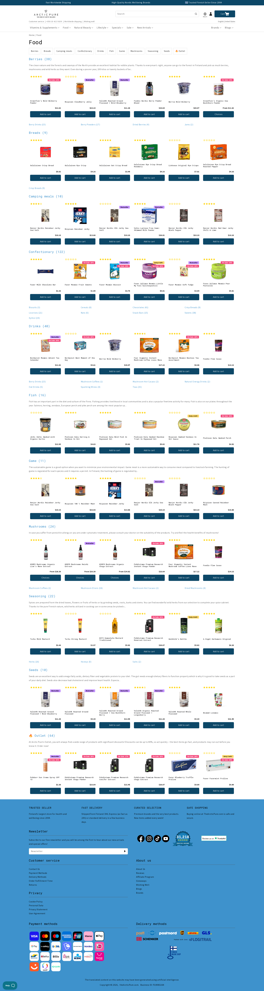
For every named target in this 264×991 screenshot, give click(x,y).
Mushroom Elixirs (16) (92, 588)
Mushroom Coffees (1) (92, 381)
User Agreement (37, 913)
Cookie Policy (36, 901)
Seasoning (153, 51)
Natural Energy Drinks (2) (197, 381)
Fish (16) (37, 395)
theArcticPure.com (129, 984)
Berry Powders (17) (90, 124)
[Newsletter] (125, 851)
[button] (205, 14)
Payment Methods (38, 873)
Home (32, 35)
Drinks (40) (39, 326)
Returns (33, 884)
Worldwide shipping (73, 21)
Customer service (36, 21)
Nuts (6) (85, 312)
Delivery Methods (37, 876)
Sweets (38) (190, 312)
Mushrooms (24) (42, 526)
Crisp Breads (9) (37, 188)
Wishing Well (142, 884)
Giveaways (141, 880)
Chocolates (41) (140, 307)
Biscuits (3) (34, 307)
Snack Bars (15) (140, 312)
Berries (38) (40, 59)
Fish (111, 51)
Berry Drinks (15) (37, 124)
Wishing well (89, 21)
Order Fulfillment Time (41, 880)
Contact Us (34, 869)
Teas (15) (137, 387)
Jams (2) (189, 124)
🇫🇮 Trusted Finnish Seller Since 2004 (203, 2)
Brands (139, 892)
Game (122, 51)
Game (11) (37, 461)
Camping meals (64, 51)
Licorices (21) (35, 312)
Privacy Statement (38, 909)
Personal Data (36, 905)
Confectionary (85, 51)
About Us (140, 869)
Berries (34, 51)
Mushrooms (136, 51)
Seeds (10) (38, 670)
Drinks (100, 51)
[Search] (196, 14)
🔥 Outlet (180, 51)
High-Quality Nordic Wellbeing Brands (131, 2)
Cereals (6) (86, 307)
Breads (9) (38, 133)
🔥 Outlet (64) (42, 736)
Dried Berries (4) (141, 124)
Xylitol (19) (34, 318)
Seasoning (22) (42, 596)
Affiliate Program (145, 876)
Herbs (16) (34, 661)
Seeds (167, 51)
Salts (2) (137, 661)
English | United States (226, 21)
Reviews (140, 873)
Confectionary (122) (47, 252)
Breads (47, 51)
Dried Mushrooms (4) (195, 588)
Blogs (139, 888)
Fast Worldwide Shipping (58, 2)
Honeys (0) (86, 661)
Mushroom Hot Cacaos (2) (146, 381)
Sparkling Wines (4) (90, 387)
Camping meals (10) (46, 196)
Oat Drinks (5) (36, 387)
